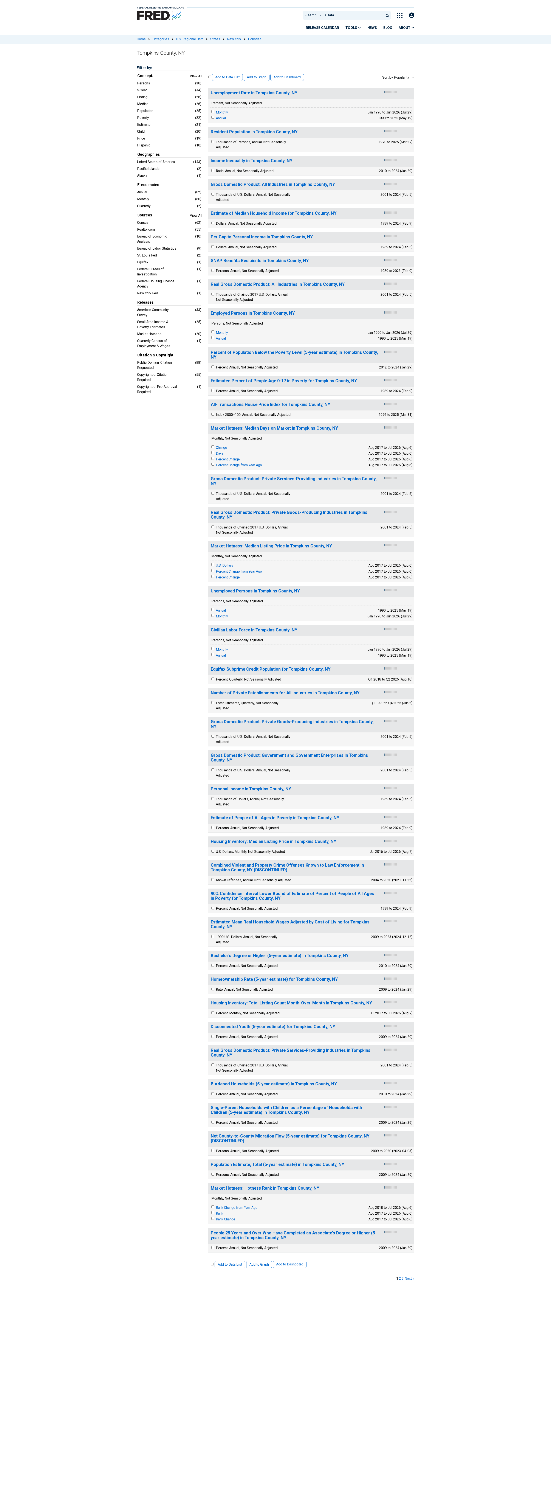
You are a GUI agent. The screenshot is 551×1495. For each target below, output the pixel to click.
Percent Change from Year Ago (239, 465)
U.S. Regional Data (189, 39)
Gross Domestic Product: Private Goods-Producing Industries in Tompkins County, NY (292, 724)
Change (221, 448)
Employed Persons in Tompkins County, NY (253, 313)
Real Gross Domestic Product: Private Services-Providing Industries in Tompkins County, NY (290, 1053)
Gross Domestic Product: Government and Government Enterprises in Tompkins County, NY (289, 758)
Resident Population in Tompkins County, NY (254, 131)
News (372, 28)
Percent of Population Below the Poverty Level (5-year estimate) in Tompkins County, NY (294, 355)
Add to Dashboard (287, 77)
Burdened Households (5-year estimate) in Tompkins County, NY (274, 1084)
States (215, 39)
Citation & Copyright (155, 355)
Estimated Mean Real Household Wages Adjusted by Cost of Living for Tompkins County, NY (290, 924)
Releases (145, 302)
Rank (219, 1213)
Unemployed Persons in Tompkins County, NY (255, 591)
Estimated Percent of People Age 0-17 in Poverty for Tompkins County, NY (284, 380)
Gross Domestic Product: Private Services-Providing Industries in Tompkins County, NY (294, 481)
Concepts (146, 76)
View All (196, 76)
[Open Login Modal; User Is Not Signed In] (411, 15)
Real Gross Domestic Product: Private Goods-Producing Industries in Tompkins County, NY (289, 515)
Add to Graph (256, 77)
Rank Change (225, 1219)
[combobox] (343, 15)
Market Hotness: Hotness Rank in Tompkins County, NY (265, 1188)
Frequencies (148, 185)
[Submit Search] (387, 15)
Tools (351, 28)
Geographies (148, 154)
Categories (161, 39)
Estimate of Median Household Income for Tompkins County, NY (274, 213)
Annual (221, 118)
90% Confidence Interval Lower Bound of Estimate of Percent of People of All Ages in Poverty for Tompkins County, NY (292, 896)
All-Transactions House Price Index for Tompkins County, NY (270, 404)
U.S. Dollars (224, 565)
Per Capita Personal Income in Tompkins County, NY (262, 237)
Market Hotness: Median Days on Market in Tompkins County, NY (274, 428)
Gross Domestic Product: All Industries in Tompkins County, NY (273, 184)
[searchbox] (344, 15)
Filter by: (144, 67)
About (405, 28)
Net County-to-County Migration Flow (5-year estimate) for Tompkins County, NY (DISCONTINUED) (290, 1138)
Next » (409, 1278)
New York (234, 39)
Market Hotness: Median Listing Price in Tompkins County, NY (271, 546)
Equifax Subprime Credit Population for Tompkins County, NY (271, 669)
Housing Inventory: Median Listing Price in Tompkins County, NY (273, 841)
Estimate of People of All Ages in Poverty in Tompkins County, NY (275, 817)
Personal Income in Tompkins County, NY (251, 788)
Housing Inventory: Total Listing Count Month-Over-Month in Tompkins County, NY (291, 1003)
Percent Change (228, 459)
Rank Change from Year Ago (236, 1208)
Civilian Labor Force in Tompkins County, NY (254, 630)
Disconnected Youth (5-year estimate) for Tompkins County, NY (273, 1026)
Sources (144, 215)
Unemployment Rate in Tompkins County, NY (254, 92)
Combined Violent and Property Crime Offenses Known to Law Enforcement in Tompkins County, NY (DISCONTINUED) (287, 867)
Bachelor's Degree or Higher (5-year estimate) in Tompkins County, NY (280, 955)
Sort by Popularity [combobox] (395, 77)
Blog (387, 28)
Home (141, 39)
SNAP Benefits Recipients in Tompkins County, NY (260, 260)
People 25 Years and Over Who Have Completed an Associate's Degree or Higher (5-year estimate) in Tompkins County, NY (294, 1235)
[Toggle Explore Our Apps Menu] (399, 15)
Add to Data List (227, 77)
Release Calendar (322, 28)
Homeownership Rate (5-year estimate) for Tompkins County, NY (274, 979)
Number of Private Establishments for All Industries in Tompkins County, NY (285, 692)
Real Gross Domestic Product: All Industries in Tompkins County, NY (278, 284)
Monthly (222, 112)
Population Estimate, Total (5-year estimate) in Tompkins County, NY (277, 1164)
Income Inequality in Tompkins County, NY (252, 160)
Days (220, 453)
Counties (255, 39)
